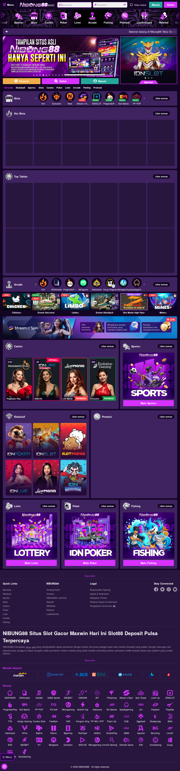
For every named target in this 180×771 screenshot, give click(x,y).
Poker (59, 87)
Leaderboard (52, 613)
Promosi (97, 87)
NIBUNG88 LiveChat (56, 597)
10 (62, 76)
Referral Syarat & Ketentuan (103, 601)
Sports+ (32, 87)
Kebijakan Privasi (98, 597)
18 (87, 76)
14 (74, 76)
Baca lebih (90, 575)
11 (65, 76)
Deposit (50, 601)
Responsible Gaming (100, 589)
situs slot (31, 647)
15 (78, 76)
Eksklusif (20, 87)
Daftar (170, 4)
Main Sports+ (149, 403)
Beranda (8, 87)
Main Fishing (148, 563)
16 (81, 76)
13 (71, 76)
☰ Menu (7, 757)
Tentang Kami (53, 589)
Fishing (87, 87)
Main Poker (90, 563)
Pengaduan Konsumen (101, 605)
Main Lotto (31, 563)
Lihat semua (161, 98)
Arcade (77, 87)
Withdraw (50, 605)
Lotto (67, 87)
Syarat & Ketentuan (99, 593)
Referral (50, 609)
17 (84, 76)
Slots (41, 87)
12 (68, 76)
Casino (50, 87)
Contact (50, 593)
